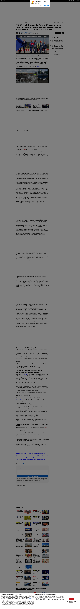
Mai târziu (40, 5)
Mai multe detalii (31, 598)
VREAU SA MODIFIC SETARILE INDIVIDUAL (71, 602)
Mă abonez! (46, 5)
